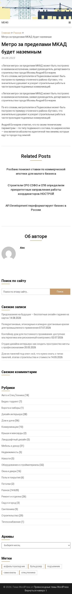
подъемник (53, 566)
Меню (5, 22)
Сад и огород (9, 503)
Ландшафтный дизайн (14, 439)
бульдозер (36, 566)
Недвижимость (10, 452)
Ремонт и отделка (11, 496)
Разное (17, 32)
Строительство (10, 515)
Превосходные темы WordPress (51, 587)
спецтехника (28, 572)
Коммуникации (10, 427)
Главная (6, 32)
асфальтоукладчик (14, 566)
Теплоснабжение (11, 522)
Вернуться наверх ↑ (36, 590)
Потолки (6, 484)
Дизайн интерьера (12, 414)
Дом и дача (8, 420)
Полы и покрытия (11, 477)
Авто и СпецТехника (13, 395)
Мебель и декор (10, 446)
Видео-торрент (10, 401)
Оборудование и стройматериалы (20, 465)
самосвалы (10, 572)
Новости (6, 458)
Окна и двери (9, 471)
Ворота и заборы (11, 408)
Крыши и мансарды (12, 433)
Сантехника (8, 509)
